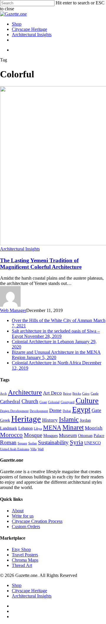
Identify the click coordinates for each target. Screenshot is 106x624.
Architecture (25, 392)
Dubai (67, 411)
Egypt (81, 409)
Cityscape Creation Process (37, 521)
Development (39, 411)
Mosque (33, 435)
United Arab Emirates (14, 449)
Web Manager (13, 310)
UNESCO (92, 443)
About (18, 510)
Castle (95, 393)
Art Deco (52, 393)
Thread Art (22, 565)
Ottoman (85, 435)
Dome (55, 410)
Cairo (86, 393)
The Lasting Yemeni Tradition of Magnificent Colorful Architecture (41, 263)
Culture (87, 400)
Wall (41, 449)
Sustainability (53, 442)
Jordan (85, 420)
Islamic (69, 419)
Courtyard (67, 402)
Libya (38, 428)
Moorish (93, 428)
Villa (33, 449)
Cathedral (10, 401)
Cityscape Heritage (29, 590)
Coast (43, 402)
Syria (76, 442)
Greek (5, 420)
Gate (96, 410)
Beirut (67, 393)
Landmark (8, 428)
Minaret (73, 427)
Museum (68, 435)
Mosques (50, 435)
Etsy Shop (21, 549)
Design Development (14, 411)
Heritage (26, 418)
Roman (8, 442)
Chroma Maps (25, 560)
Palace (99, 435)
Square (22, 443)
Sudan (32, 443)
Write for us (23, 515)
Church (29, 401)
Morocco (11, 434)
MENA (52, 427)
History (50, 420)
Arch (3, 393)
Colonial (53, 402)
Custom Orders (26, 526)
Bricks (76, 393)
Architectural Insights (20, 248)
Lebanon (25, 428)
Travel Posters (25, 554)
